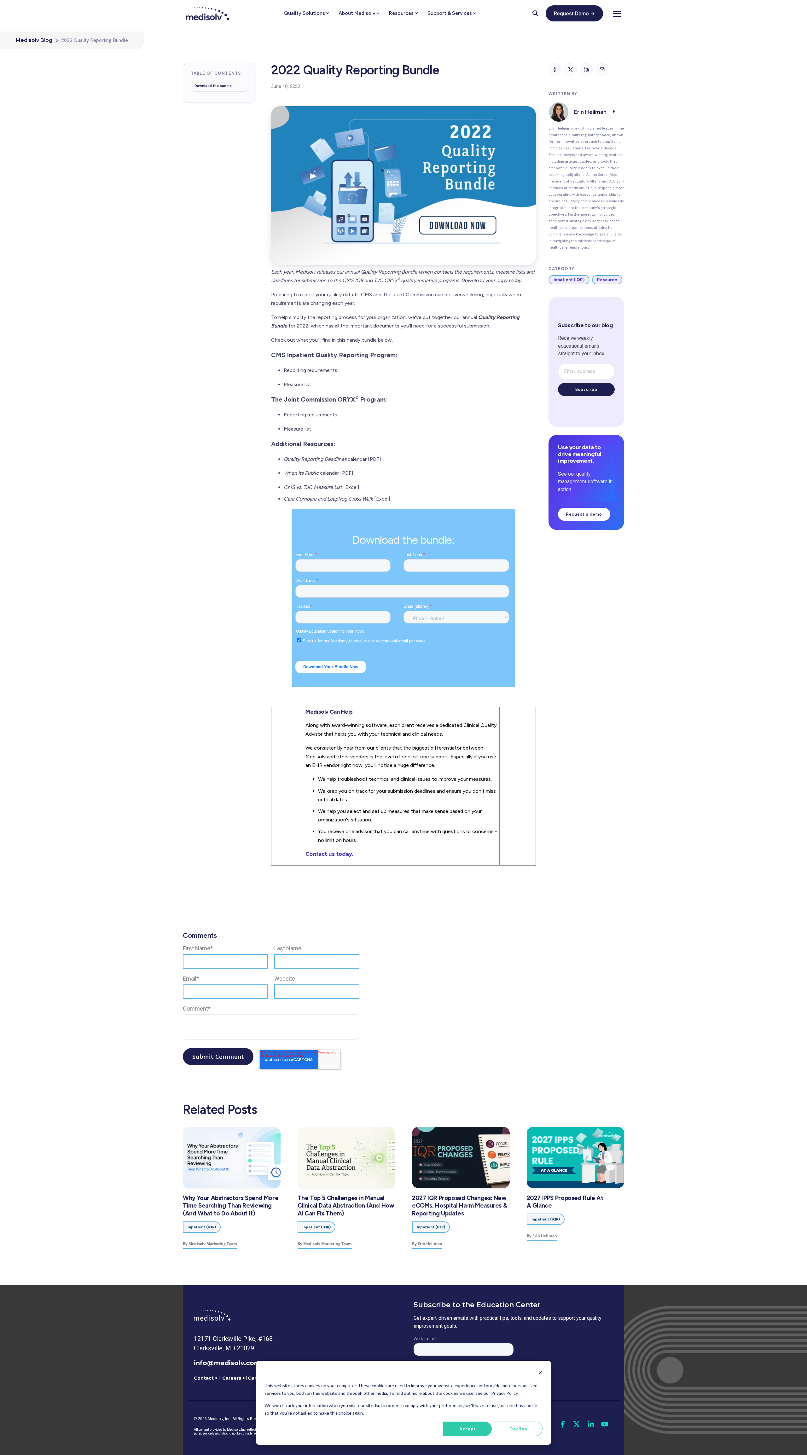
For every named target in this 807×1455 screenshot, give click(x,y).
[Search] (535, 13)
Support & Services (449, 13)
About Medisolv (357, 13)
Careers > (233, 1378)
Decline (518, 1428)
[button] (617, 13)
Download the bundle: (213, 85)
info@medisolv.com (227, 1363)
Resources (401, 13)
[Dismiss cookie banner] (540, 1373)
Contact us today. (329, 854)
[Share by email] (602, 69)
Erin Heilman (590, 111)
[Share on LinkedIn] (586, 69)
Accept (467, 1428)
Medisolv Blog (34, 40)
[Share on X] (570, 69)
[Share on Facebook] (555, 69)
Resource (607, 279)
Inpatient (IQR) (569, 279)
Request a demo (584, 514)
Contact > (206, 1378)
